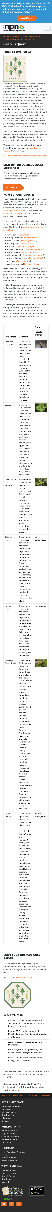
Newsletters (6, 1179)
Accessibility (32, 1096)
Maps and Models (9, 1133)
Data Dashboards (9, 1139)
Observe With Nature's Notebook (27, 36)
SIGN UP (13, 187)
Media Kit (5, 1182)
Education (6, 1118)
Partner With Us (8, 1158)
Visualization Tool (9, 1130)
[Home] (13, 28)
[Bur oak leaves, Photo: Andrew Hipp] (41, 407)
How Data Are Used (10, 1115)
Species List (6, 1109)
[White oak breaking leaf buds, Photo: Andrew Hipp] (41, 344)
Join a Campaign (8, 1112)
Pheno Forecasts (8, 1173)
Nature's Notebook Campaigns (20, 39)
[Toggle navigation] (47, 28)
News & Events (8, 1176)
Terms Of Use (18, 1096)
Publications (6, 1142)
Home (6, 36)
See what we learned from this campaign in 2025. (25, 156)
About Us (6, 1096)
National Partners (9, 1161)
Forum (4, 1155)
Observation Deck (24, 977)
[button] (12, 1191)
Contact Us (45, 1096)
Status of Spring (8, 1170)
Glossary (5, 1121)
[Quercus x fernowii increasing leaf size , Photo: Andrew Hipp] (41, 482)
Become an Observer (10, 1106)
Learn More (26, 18)
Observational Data (10, 1136)
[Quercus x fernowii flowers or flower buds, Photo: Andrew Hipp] (41, 663)
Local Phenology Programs (13, 1152)
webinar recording (11, 213)
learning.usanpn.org (12, 210)
